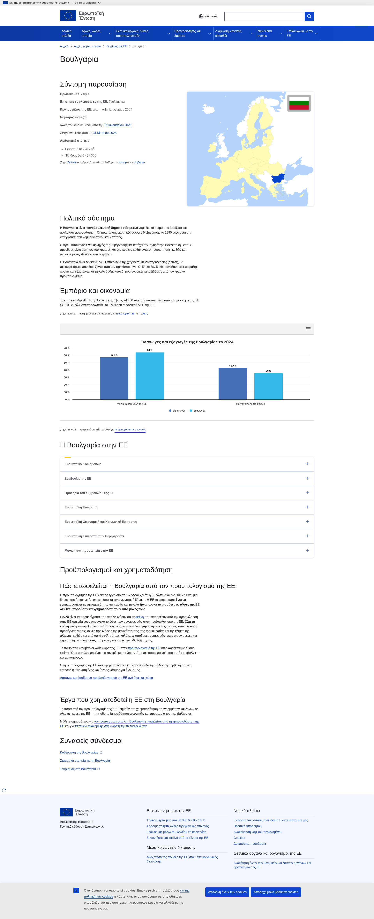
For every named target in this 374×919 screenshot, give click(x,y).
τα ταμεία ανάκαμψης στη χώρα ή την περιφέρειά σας (111, 726)
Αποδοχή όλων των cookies (227, 892)
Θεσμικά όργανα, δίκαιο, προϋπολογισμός (132, 33)
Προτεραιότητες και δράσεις (187, 33)
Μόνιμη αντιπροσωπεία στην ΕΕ (89, 550)
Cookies (239, 837)
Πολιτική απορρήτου (248, 826)
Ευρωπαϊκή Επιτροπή (81, 507)
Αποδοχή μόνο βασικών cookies (276, 892)
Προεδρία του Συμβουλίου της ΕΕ (89, 493)
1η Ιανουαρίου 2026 (117, 125)
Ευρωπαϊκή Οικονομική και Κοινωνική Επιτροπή (101, 521)
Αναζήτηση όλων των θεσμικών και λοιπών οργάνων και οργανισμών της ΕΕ (272, 865)
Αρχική (64, 46)
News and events (265, 33)
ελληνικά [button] (211, 16)
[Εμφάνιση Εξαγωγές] (197, 410)
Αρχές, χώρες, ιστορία (91, 33)
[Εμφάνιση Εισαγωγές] (177, 410)
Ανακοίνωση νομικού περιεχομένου (258, 832)
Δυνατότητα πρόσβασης (250, 843)
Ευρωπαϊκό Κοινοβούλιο (83, 464)
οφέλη (139, 617)
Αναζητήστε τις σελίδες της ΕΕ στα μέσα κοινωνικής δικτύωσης (182, 859)
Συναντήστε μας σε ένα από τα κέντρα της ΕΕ (177, 837)
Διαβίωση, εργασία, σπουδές (228, 33)
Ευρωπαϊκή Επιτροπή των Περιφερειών (94, 536)
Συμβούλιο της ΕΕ (78, 478)
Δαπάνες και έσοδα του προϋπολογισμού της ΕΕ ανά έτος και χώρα (106, 677)
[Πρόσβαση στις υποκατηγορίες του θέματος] (111, 33)
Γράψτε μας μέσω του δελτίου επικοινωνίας (176, 832)
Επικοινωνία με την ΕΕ (300, 33)
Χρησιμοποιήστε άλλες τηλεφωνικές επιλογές (178, 826)
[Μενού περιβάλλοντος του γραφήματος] (308, 329)
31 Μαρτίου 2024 (104, 133)
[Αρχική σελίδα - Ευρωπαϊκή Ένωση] (82, 15)
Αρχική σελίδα (66, 33)
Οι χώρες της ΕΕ (117, 46)
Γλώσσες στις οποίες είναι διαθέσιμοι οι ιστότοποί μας (271, 820)
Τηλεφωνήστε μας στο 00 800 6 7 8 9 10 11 (176, 820)
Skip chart (128, 328)
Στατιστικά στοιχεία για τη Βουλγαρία (85, 760)
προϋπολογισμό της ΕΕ (144, 648)
